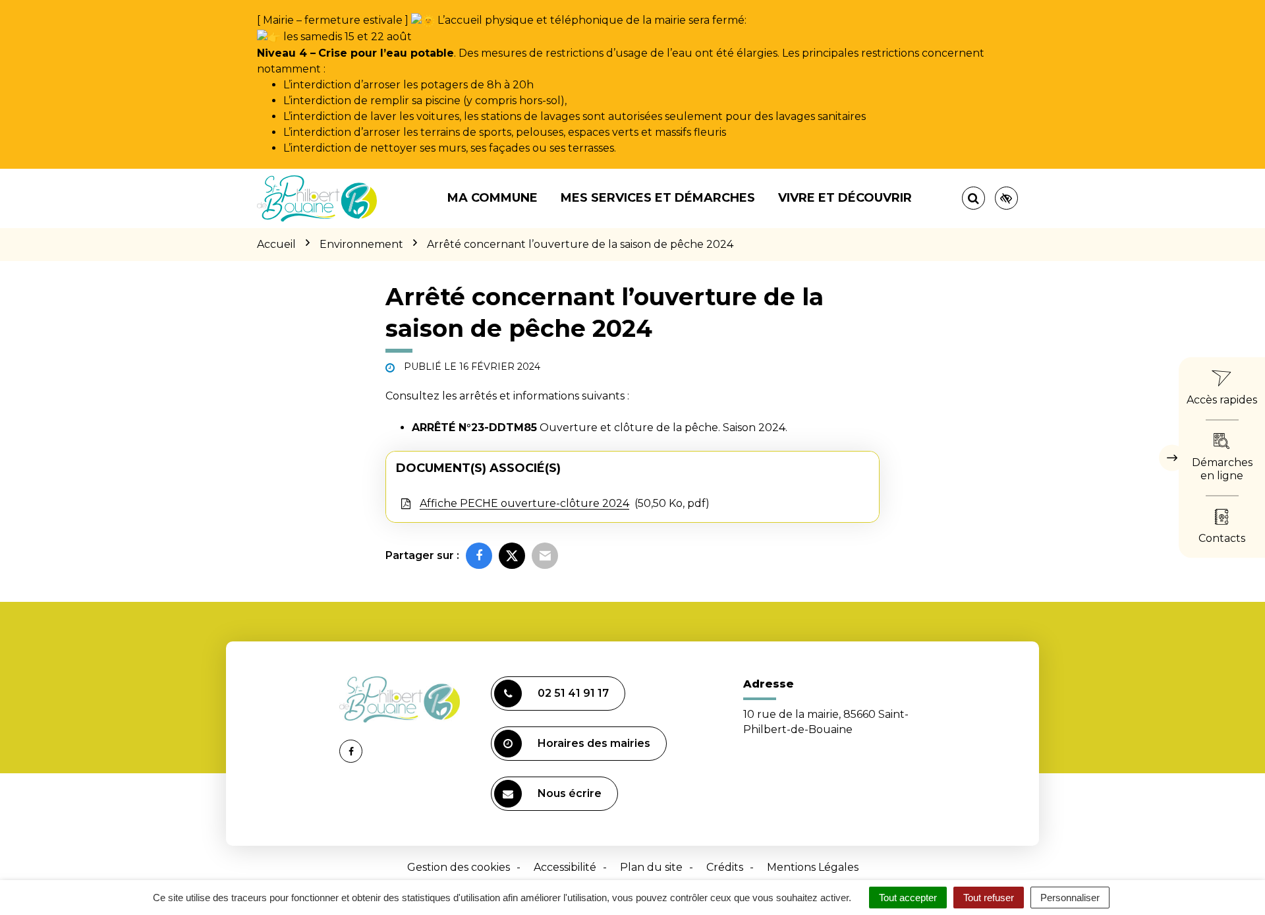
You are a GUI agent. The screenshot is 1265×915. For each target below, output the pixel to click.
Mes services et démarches (658, 198)
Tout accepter (908, 897)
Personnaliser (1070, 897)
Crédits (724, 867)
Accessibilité (565, 867)
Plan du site (651, 867)
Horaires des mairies (594, 743)
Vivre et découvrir (845, 198)
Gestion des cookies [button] (458, 867)
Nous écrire (570, 793)
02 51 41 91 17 (573, 693)
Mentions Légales (812, 867)
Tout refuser (988, 897)
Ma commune (492, 198)
